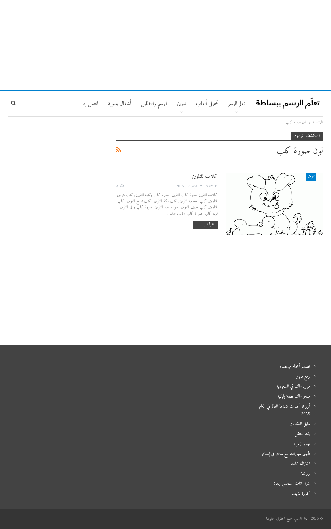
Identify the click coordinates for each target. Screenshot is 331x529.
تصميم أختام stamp (295, 367)
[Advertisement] (165, 45)
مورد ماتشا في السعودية (293, 387)
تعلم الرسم (236, 104)
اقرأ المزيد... (205, 224)
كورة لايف (301, 494)
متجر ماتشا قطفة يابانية (294, 397)
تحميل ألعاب (207, 104)
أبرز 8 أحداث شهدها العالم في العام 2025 (284, 410)
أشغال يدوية (119, 104)
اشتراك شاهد (300, 464)
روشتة (305, 474)
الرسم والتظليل (154, 104)
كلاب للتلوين (205, 177)
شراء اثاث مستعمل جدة (292, 484)
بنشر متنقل (302, 434)
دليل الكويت (300, 424)
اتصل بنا (90, 104)
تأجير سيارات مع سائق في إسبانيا (286, 454)
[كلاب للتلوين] (274, 204)
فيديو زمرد (302, 444)
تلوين (311, 176)
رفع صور (303, 377)
